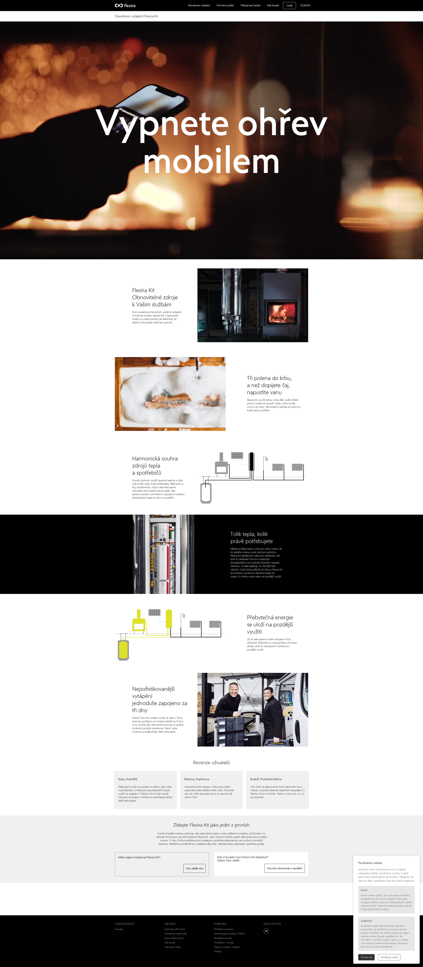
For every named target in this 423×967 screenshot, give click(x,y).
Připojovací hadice (251, 5)
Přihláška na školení (223, 929)
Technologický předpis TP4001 (229, 933)
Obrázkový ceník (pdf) (175, 933)
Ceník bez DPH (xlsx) (174, 929)
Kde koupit (273, 5)
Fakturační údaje (172, 947)
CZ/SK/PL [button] (305, 5)
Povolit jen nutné (389, 957)
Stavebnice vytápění (199, 5)
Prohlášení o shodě (223, 942)
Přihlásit (218, 951)
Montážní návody (223, 938)
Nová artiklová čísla (173, 938)
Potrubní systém (225, 5)
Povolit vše (366, 957)
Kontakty (119, 929)
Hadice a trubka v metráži (227, 947)
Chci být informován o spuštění (284, 868)
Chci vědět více (194, 868)
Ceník (289, 5)
